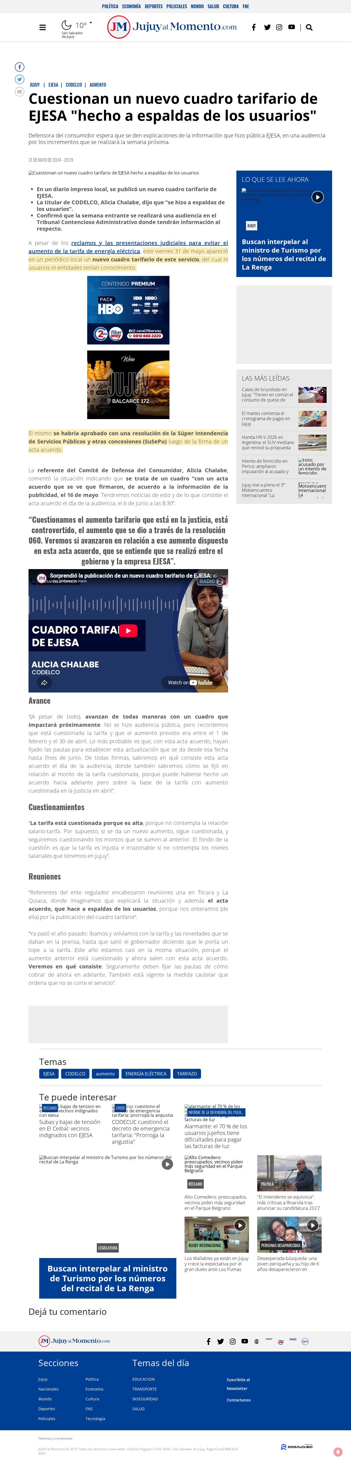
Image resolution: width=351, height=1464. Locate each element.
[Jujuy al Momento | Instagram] (279, 27)
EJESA (49, 1074)
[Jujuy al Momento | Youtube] (291, 27)
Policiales (176, 6)
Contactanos (239, 1400)
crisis (120, 1108)
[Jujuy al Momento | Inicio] (306, 1361)
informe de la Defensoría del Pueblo (216, 1112)
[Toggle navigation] (42, 27)
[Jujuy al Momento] (74, 1345)
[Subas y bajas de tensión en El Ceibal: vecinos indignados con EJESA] (71, 1115)
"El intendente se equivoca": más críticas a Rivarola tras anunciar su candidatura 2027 (288, 1202)
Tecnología (95, 1418)
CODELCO (75, 1074)
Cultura (231, 6)
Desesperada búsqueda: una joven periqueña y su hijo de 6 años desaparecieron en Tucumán (288, 1266)
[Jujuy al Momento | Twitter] (267, 27)
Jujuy (42, 1379)
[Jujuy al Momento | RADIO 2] (293, 1341)
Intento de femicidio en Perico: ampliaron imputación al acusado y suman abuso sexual (265, 469)
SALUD (138, 1408)
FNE (246, 6)
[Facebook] (19, 67)
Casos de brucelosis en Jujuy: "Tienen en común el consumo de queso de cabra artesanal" (267, 397)
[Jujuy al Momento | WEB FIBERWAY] (281, 1341)
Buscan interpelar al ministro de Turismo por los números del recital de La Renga (284, 254)
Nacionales (48, 1389)
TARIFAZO (187, 1074)
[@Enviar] (19, 92)
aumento (105, 1074)
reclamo (49, 1108)
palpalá (267, 1184)
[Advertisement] (128, 1024)
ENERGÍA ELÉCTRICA (146, 1074)
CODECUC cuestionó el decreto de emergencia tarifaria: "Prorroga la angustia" (141, 1131)
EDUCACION (143, 1379)
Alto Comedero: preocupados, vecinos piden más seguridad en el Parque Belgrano (216, 1202)
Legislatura (107, 1248)
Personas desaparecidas (281, 1245)
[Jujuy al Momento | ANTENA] (268, 1341)
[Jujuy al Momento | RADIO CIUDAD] (305, 1341)
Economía (131, 6)
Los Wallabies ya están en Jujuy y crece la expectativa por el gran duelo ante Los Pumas (216, 1264)
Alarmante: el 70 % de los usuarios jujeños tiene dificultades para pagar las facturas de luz (216, 1136)
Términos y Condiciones (55, 1438)
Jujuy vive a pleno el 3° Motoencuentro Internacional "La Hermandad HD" (263, 493)
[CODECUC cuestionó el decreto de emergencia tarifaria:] (144, 1115)
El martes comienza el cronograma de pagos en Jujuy (266, 418)
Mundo (197, 6)
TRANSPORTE (144, 1389)
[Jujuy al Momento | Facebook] (255, 27)
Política (110, 6)
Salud (213, 6)
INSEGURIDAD (145, 1398)
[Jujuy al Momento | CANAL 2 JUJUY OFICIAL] (256, 1341)
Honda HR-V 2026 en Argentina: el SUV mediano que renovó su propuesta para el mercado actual (268, 445)
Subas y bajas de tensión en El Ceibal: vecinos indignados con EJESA (69, 1128)
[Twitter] (19, 79)
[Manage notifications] (338, 1452)
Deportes (154, 6)
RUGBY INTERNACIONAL (205, 1245)
